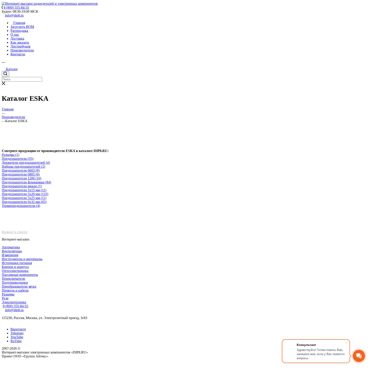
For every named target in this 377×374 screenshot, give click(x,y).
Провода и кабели (15, 290)
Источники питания (17, 263)
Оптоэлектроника (15, 271)
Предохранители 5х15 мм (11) (24, 190)
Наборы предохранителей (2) (23, 166)
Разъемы (8, 294)
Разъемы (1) (10, 155)
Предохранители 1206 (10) (21, 178)
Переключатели (13, 278)
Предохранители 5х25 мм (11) (24, 198)
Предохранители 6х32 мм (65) (24, 202)
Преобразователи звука (19, 286)
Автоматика (11, 247)
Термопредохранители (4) (21, 206)
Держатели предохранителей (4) (26, 162)
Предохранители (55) (17, 159)
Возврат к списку (15, 232)
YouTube (16, 337)
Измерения (10, 255)
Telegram (16, 333)
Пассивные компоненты (20, 275)
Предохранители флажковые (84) (26, 182)
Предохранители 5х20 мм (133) (25, 194)
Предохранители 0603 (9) (20, 170)
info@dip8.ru (14, 15)
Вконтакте (18, 329)
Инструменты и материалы (22, 259)
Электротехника (14, 302)
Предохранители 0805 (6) (20, 174)
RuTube (16, 341)
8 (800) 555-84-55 (15, 306)
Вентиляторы (12, 251)
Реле (5, 298)
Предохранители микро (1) (22, 186)
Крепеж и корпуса (15, 267)
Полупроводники (15, 282)
